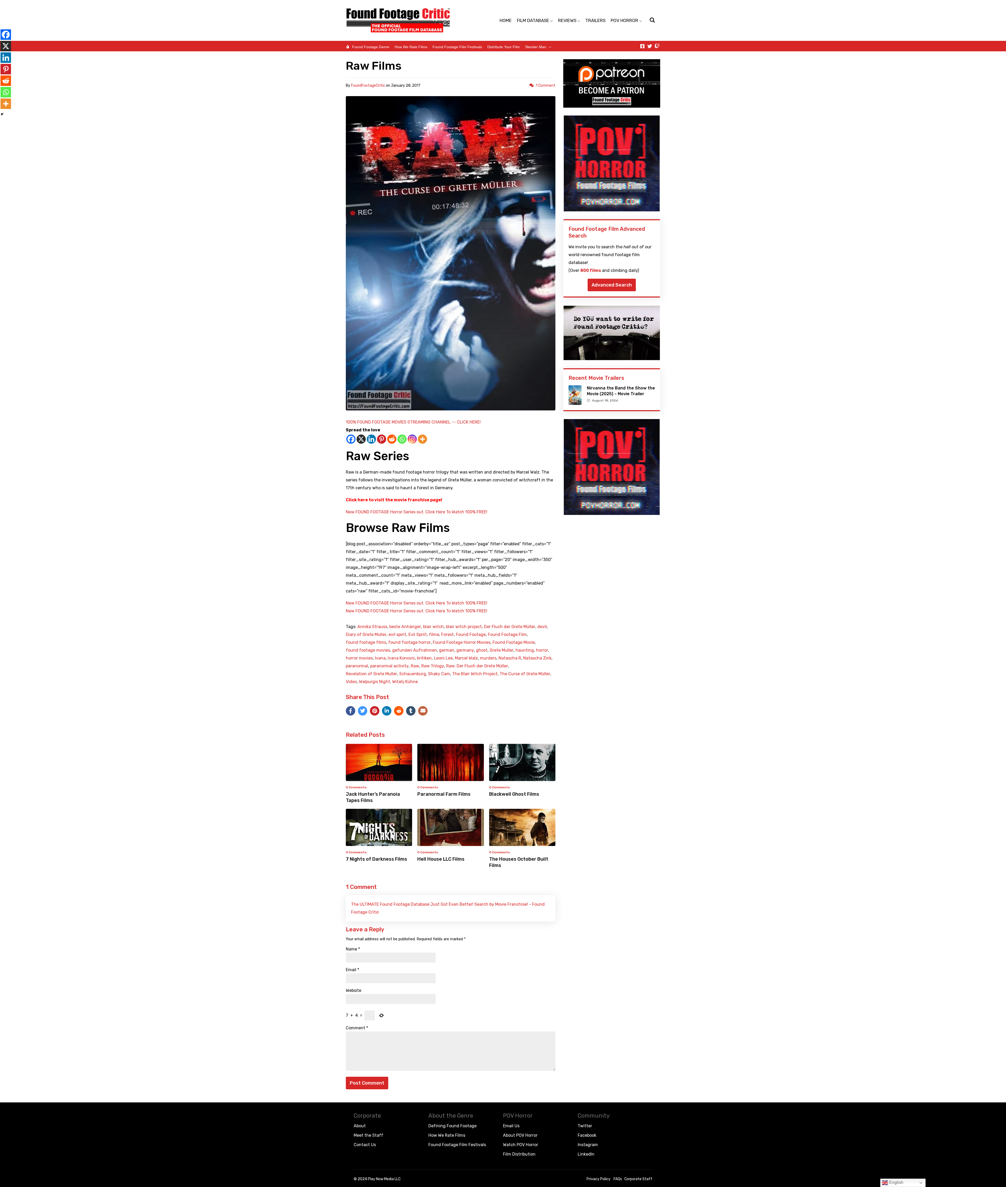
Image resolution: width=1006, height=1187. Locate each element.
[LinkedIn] (386, 711)
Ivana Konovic (401, 658)
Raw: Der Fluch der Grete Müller (477, 666)
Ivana (380, 658)
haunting (525, 650)
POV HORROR (624, 20)
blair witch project (464, 627)
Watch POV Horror (520, 1144)
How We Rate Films (411, 47)
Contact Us (365, 1144)
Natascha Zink (537, 658)
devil (542, 627)
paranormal (357, 666)
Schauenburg (412, 674)
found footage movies (368, 650)
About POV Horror (520, 1135)
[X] (361, 439)
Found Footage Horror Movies (461, 642)
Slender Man (535, 47)
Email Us (511, 1125)
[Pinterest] (381, 439)
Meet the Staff (368, 1135)
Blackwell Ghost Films (514, 794)
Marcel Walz (466, 658)
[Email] (423, 711)
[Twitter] (649, 46)
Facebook (587, 1135)
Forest (447, 635)
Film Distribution (519, 1154)
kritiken (424, 658)
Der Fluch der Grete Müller (509, 627)
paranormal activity (389, 666)
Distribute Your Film (503, 47)
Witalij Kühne (405, 682)
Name (353, 949)
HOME (506, 20)
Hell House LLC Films (440, 859)
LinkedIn (586, 1154)
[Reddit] (391, 439)
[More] (422, 439)
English (895, 1182)
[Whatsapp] (402, 439)
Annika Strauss (372, 627)
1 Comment (545, 85)
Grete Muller (501, 650)
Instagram (588, 1144)
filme (434, 635)
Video (351, 682)
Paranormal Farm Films (444, 794)
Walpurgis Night (374, 682)
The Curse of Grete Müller (525, 674)
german (446, 650)
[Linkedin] (371, 439)
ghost (482, 650)
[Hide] (2, 114)
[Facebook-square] (642, 46)
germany (465, 650)
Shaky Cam (439, 674)
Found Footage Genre (370, 47)
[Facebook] (351, 439)
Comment (357, 1028)
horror (542, 650)
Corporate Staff (638, 1179)
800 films (590, 270)
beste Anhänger (405, 627)
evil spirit (397, 635)
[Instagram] (412, 439)
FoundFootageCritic (368, 85)
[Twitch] (657, 46)
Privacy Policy (598, 1179)
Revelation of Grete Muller (371, 674)
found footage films (366, 642)
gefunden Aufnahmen (414, 650)
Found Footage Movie (514, 642)
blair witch (433, 627)
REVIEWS (567, 20)
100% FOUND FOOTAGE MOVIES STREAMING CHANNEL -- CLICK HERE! (413, 422)
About (360, 1125)
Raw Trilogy (432, 666)
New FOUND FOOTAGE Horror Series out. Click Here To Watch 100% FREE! (416, 511)
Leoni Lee (443, 658)
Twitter (585, 1125)
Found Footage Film (507, 635)
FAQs (618, 1179)
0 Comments (356, 787)
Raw (415, 666)
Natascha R (510, 658)
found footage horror (409, 642)
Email (352, 970)
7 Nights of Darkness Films (376, 859)
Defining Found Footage (452, 1125)
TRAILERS (595, 20)
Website (353, 990)
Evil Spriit (417, 635)
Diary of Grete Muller (366, 635)
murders (488, 658)
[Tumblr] (410, 711)
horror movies (359, 658)
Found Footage (471, 635)
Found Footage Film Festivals (457, 47)
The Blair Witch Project (474, 674)
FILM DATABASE (533, 20)
